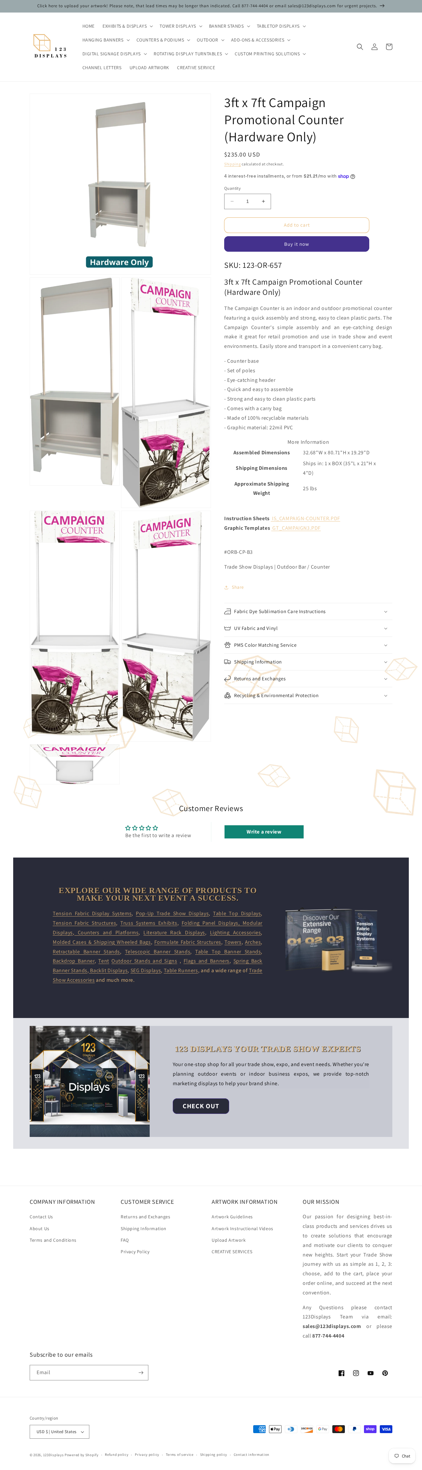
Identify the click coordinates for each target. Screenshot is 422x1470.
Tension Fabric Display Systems (92, 913)
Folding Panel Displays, (212, 922)
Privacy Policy (135, 1252)
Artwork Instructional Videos (242, 1228)
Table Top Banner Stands (228, 951)
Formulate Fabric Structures (187, 942)
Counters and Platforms (106, 932)
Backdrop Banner (74, 960)
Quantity (232, 188)
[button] (127, 26)
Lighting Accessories (235, 932)
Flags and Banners (206, 960)
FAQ (125, 1240)
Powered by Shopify (82, 1455)
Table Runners (181, 970)
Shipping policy (213, 1454)
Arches (253, 942)
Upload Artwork (229, 1240)
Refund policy (116, 1454)
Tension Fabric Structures (84, 922)
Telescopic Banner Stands (157, 951)
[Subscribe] (141, 1372)
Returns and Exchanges (145, 1217)
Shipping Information (143, 1228)
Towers (233, 942)
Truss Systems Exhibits (148, 922)
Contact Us (41, 1217)
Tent (103, 960)
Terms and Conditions (53, 1240)
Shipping (232, 163)
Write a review (264, 831)
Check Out (201, 1106)
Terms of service (180, 1454)
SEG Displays (146, 970)
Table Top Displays (237, 913)
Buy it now (296, 244)
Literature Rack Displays (174, 932)
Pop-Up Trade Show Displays (172, 913)
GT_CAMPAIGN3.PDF (296, 527)
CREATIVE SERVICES (232, 1252)
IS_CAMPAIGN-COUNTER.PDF (306, 518)
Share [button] (238, 587)
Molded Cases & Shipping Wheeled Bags (102, 942)
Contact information (251, 1454)
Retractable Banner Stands (86, 951)
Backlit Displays (108, 970)
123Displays (53, 1455)
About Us (39, 1228)
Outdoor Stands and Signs (144, 960)
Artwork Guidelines (232, 1217)
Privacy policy (147, 1454)
